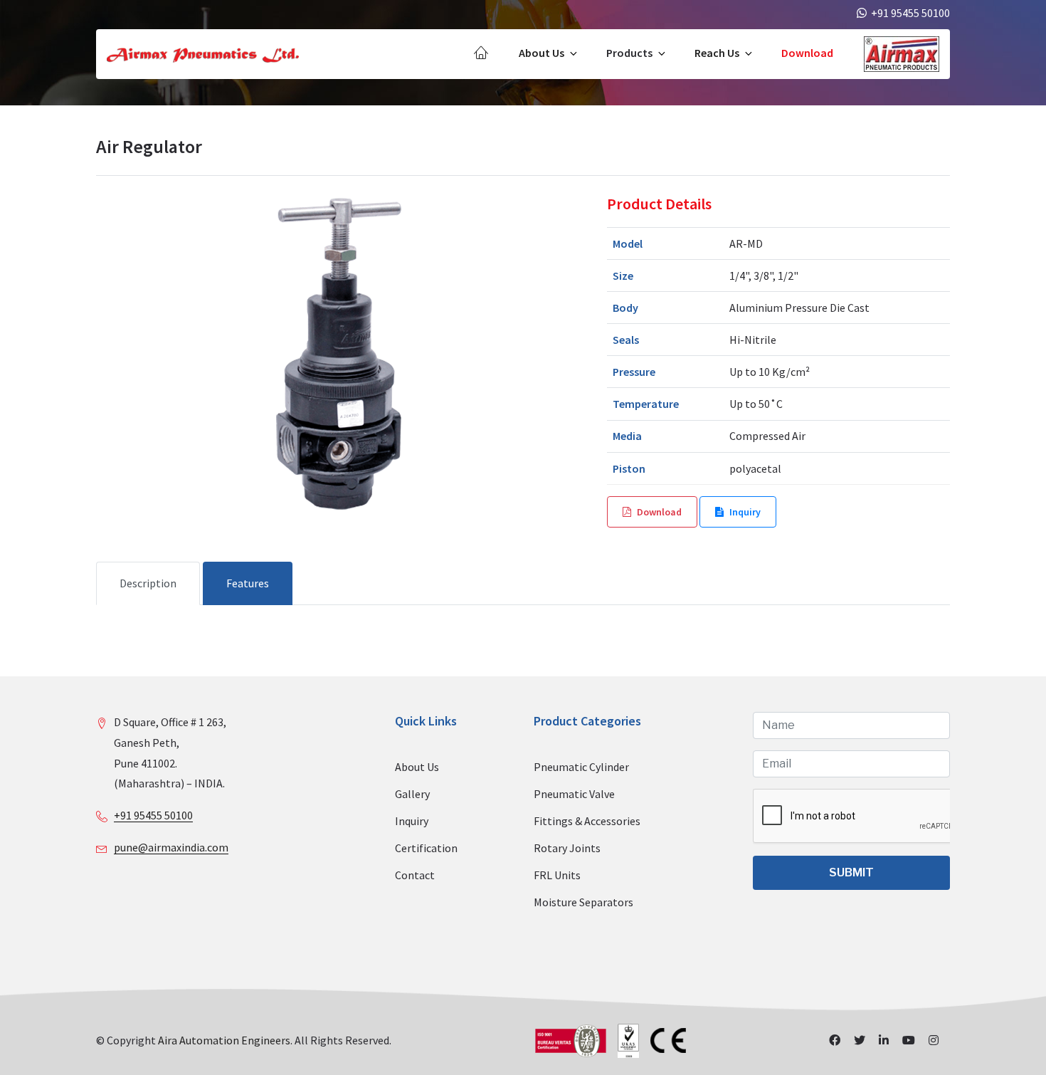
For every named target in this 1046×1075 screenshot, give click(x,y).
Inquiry (745, 511)
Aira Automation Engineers (224, 1040)
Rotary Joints (567, 848)
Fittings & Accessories (587, 821)
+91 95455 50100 (153, 815)
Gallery (412, 794)
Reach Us (716, 53)
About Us (541, 53)
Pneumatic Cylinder (581, 767)
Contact (415, 875)
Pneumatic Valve (574, 794)
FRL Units (557, 875)
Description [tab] (148, 583)
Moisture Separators (583, 902)
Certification (426, 848)
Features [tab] (247, 583)
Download (807, 53)
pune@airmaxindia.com (171, 847)
